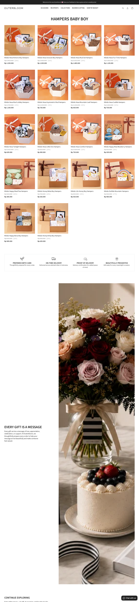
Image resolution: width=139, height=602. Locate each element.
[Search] (123, 8)
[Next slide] (31, 40)
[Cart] (132, 8)
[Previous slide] (7, 40)
